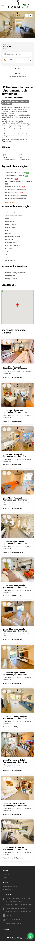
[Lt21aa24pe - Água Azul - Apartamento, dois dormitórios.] (17, 395)
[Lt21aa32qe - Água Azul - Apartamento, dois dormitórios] (17, 482)
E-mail (18, 68)
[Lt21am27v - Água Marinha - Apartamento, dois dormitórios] (17, 526)
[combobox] (19, 60)
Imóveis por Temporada (10, 886)
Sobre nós (6, 874)
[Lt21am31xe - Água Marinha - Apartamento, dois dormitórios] (17, 613)
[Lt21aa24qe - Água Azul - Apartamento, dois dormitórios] (17, 438)
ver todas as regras (7, 202)
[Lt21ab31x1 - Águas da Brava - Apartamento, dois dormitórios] (17, 700)
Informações (7, 889)
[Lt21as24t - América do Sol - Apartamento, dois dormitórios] (17, 831)
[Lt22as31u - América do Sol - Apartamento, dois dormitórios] (17, 744)
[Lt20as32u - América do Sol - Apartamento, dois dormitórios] (17, 788)
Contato (5, 877)
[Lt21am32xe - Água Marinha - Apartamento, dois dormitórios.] (17, 657)
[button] (1, 33)
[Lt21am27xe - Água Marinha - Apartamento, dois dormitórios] (17, 569)
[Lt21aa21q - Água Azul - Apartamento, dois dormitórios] (17, 351)
